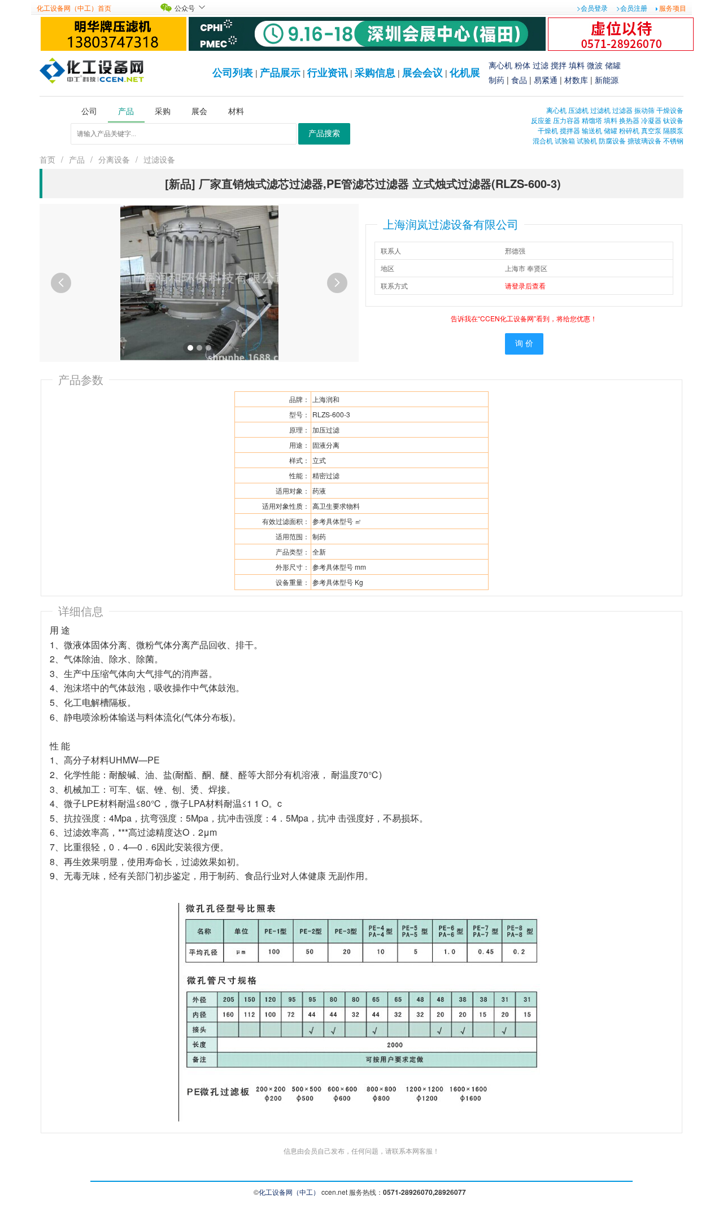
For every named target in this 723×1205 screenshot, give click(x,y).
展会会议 (422, 72)
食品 (519, 79)
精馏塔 (592, 120)
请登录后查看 (525, 285)
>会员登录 (592, 7)
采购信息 (375, 72)
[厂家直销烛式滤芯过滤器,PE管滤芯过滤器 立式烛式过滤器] (199, 281)
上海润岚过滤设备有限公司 (451, 224)
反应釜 (541, 120)
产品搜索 (324, 133)
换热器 (629, 120)
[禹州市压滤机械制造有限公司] (113, 32)
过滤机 (600, 110)
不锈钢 (673, 140)
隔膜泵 (673, 130)
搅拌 (559, 65)
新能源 (607, 79)
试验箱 (565, 140)
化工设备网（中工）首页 (74, 7)
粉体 (522, 65)
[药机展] (367, 32)
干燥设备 (669, 110)
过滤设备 (159, 159)
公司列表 (232, 72)
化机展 (465, 72)
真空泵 (651, 130)
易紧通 (546, 79)
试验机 (587, 140)
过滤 (540, 65)
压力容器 (566, 120)
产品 (77, 159)
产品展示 (280, 72)
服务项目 (672, 7)
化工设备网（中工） (289, 1192)
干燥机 (548, 130)
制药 (496, 79)
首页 (47, 159)
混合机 (543, 140)
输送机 (592, 130)
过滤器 (622, 110)
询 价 (524, 343)
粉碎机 (629, 130)
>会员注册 (631, 7)
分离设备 (114, 159)
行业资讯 (327, 72)
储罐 (613, 65)
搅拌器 (570, 130)
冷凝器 (651, 120)
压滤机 (578, 110)
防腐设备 (612, 140)
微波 (595, 65)
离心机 (500, 65)
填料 (577, 65)
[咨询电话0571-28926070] (621, 32)
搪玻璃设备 (644, 140)
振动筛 (644, 110)
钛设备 (673, 120)
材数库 (576, 79)
